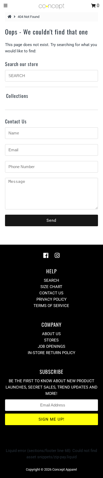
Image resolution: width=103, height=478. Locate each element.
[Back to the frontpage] (10, 17)
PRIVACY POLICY (51, 299)
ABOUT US (51, 333)
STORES (51, 340)
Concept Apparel (64, 469)
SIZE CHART (51, 286)
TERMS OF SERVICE (51, 305)
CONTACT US (51, 293)
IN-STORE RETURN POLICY (51, 352)
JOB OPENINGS (51, 346)
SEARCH (51, 280)
